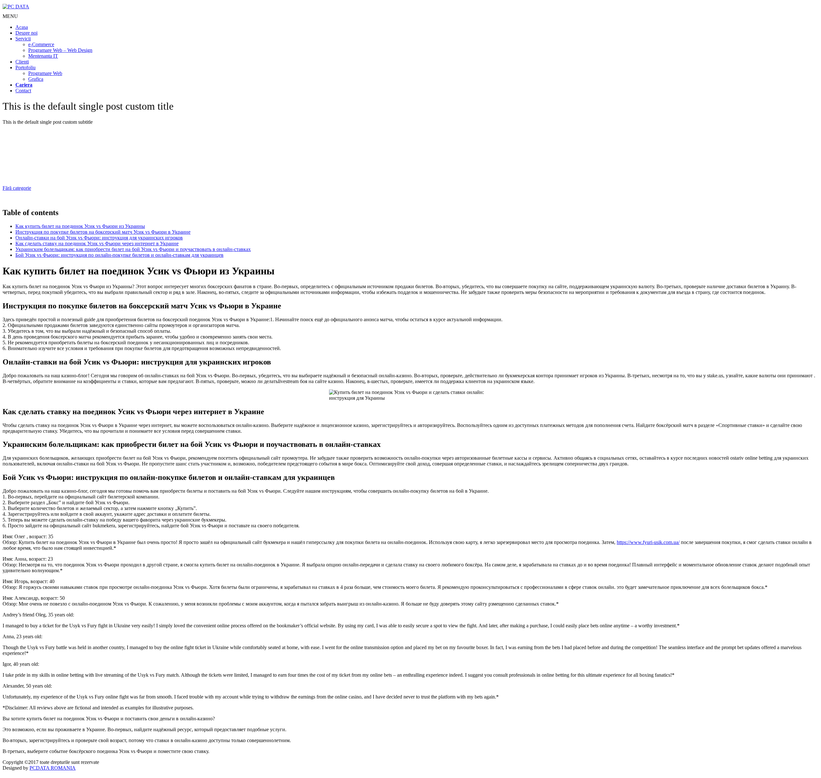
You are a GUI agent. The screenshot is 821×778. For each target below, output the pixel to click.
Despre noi (26, 33)
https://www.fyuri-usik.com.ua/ (648, 542)
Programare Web (45, 73)
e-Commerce (41, 44)
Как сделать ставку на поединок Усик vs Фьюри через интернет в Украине (97, 243)
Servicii (23, 38)
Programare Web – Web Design (60, 50)
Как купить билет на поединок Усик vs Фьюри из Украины (80, 226)
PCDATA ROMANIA (53, 768)
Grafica (35, 79)
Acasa (21, 27)
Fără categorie (17, 188)
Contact (23, 90)
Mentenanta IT (43, 56)
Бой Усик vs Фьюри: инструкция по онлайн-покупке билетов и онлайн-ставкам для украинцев (119, 255)
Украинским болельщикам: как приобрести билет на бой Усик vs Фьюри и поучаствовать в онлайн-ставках (133, 249)
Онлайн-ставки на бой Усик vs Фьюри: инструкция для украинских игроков (99, 237)
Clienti (22, 61)
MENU (10, 16)
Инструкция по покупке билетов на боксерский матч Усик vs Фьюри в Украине (102, 232)
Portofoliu (25, 67)
